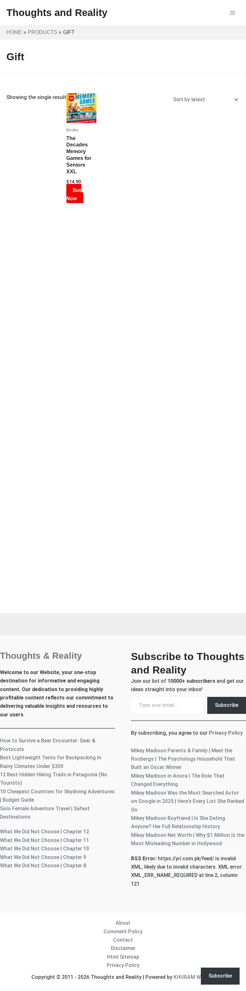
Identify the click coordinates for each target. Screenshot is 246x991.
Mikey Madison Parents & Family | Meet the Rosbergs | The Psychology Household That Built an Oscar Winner (183, 759)
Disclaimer (123, 948)
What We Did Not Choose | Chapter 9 (43, 857)
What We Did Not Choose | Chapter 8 (43, 866)
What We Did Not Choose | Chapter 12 (44, 832)
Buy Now (73, 194)
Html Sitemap (123, 957)
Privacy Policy (226, 733)
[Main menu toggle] (233, 13)
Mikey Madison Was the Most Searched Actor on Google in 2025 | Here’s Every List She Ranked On (187, 801)
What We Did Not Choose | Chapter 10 (44, 849)
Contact (123, 940)
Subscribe (226, 705)
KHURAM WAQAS (194, 977)
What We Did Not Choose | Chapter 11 (44, 840)
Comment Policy (123, 932)
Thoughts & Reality (41, 656)
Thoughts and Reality (56, 12)
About (123, 923)
